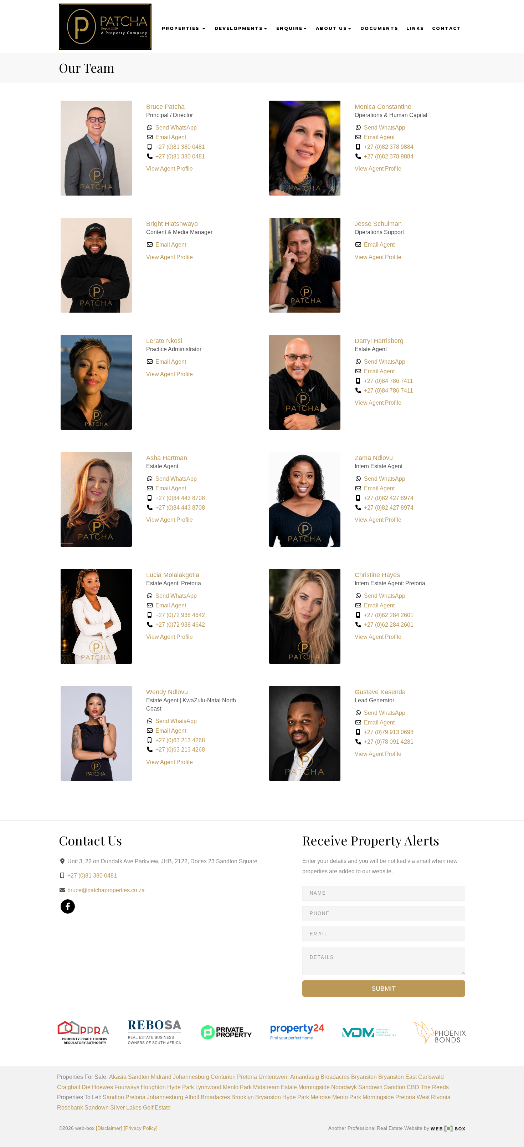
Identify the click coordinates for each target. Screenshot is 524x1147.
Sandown (370, 1087)
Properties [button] (181, 28)
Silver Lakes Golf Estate (140, 1108)
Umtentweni (273, 1077)
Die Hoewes (97, 1087)
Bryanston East (397, 1077)
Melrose (320, 1097)
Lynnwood (208, 1087)
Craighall (68, 1087)
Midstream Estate (275, 1087)
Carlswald (431, 1077)
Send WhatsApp (176, 128)
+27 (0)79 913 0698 (388, 732)
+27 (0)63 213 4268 (180, 740)
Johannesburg (191, 1077)
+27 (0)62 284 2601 (388, 615)
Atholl (192, 1097)
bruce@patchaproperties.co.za (106, 890)
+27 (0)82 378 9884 (388, 147)
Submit (383, 988)
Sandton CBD (401, 1087)
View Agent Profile (169, 169)
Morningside (314, 1087)
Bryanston (364, 1077)
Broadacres (335, 1077)
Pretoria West (412, 1097)
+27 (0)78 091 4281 (388, 742)
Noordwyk (344, 1087)
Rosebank (70, 1108)
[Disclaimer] (109, 1128)
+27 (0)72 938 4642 (180, 615)
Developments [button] (239, 28)
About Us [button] (331, 28)
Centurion (223, 1077)
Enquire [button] (289, 28)
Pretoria (247, 1077)
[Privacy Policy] (141, 1128)
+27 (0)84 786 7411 (388, 381)
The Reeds (435, 1087)
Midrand (161, 1077)
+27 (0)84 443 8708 (180, 498)
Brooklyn (242, 1097)
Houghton (153, 1087)
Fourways (126, 1087)
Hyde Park (180, 1087)
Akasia (118, 1077)
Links (415, 28)
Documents (379, 28)
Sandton (138, 1077)
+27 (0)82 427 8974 (388, 498)
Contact (446, 28)
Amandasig (304, 1077)
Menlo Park (237, 1087)
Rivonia (441, 1097)
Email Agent (170, 137)
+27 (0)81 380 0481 (180, 147)
